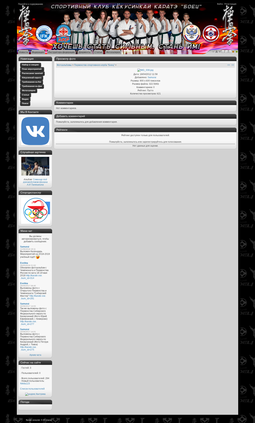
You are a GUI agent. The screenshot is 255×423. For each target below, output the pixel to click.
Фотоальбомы (64, 65)
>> (232, 65)
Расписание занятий (32, 73)
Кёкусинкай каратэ (31, 77)
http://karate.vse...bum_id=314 (31, 276)
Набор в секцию (30, 65)
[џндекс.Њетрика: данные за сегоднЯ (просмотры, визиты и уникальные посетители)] (35, 394)
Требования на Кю (31, 82)
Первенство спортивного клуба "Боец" (94, 65)
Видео (25, 99)
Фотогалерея (28, 90)
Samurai (24, 246)
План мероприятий (32, 69)
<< (228, 65)
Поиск (25, 103)
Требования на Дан (32, 86)
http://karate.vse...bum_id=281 (33, 297)
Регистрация (230, 4)
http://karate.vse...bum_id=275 (28, 348)
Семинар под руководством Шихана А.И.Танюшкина (35, 182)
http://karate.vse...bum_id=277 (28, 322)
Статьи (25, 95)
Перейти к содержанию (30, 4)
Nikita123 (25, 383)
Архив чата (35, 355)
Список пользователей (32, 388)
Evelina (24, 263)
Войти (220, 4)
